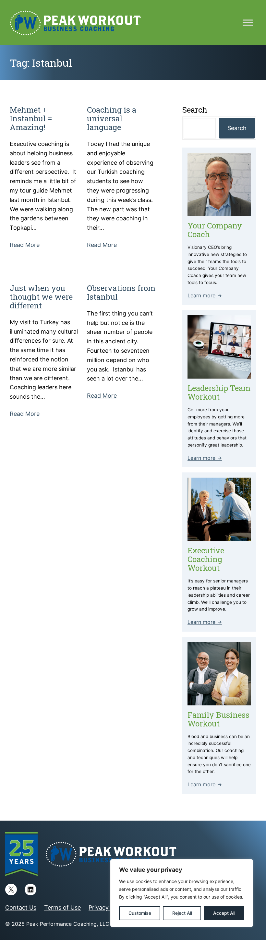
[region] (181, 893)
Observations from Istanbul (121, 292)
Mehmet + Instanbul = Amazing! (31, 118)
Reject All (182, 913)
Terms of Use (62, 907)
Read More (25, 244)
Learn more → (204, 295)
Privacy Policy (108, 907)
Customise (139, 913)
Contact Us (20, 907)
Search (237, 128)
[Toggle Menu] (248, 22)
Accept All (224, 913)
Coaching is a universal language (111, 118)
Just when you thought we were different (41, 297)
